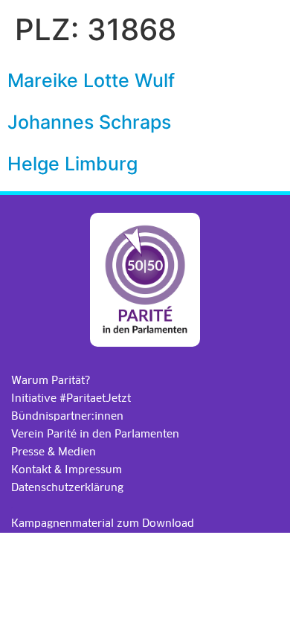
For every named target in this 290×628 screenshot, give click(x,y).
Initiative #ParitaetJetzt (71, 398)
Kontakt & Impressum (66, 469)
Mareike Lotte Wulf (91, 80)
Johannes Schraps (89, 122)
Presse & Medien (53, 451)
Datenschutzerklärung (67, 487)
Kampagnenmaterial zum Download (102, 523)
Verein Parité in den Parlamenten (95, 433)
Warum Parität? (50, 380)
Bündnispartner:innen (67, 416)
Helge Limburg (72, 164)
